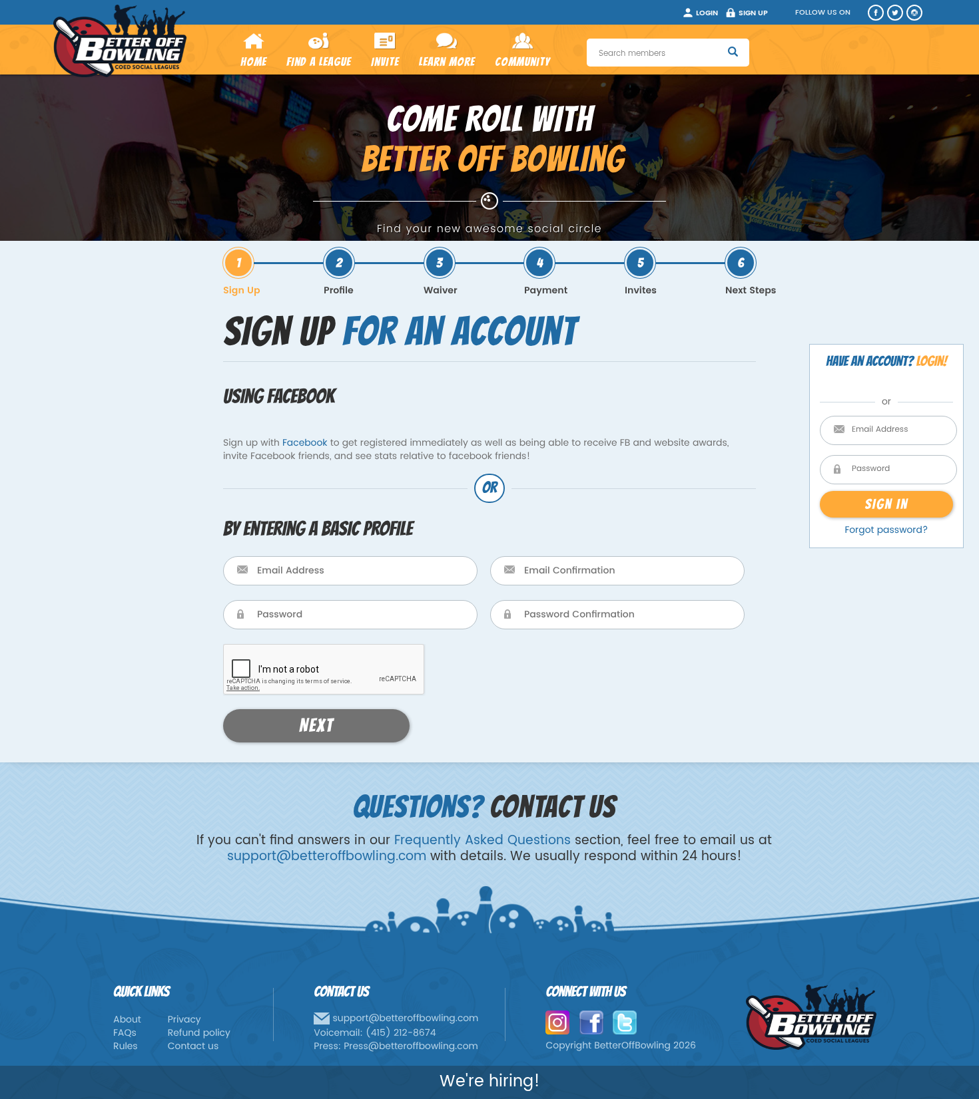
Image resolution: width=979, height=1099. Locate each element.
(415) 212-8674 (401, 1033)
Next (316, 726)
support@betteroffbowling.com (326, 856)
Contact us (193, 1046)
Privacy (184, 1020)
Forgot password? (886, 530)
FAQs (125, 1033)
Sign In (886, 504)
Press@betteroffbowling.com (411, 1046)
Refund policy (199, 1033)
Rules (125, 1046)
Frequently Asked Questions (482, 840)
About (127, 1020)
